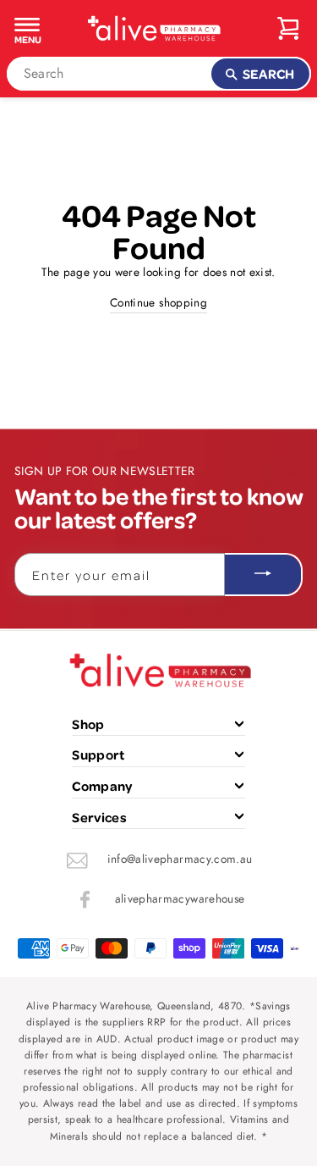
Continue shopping (158, 302)
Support (98, 754)
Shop (88, 724)
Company (102, 785)
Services (99, 817)
